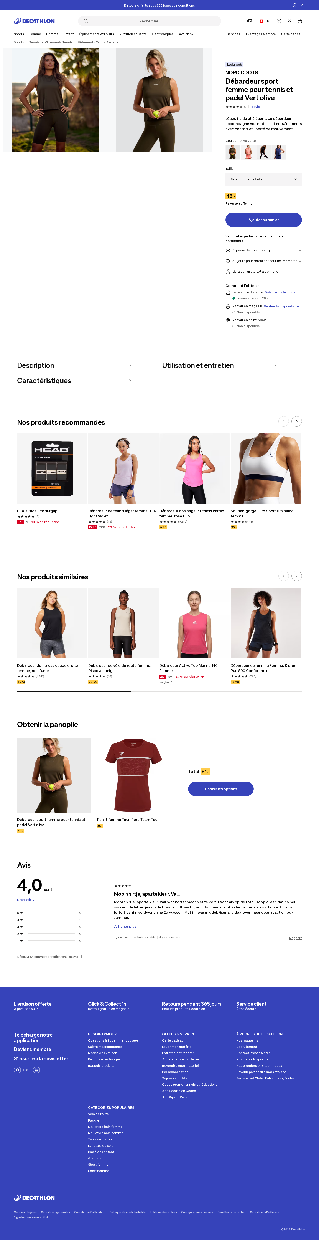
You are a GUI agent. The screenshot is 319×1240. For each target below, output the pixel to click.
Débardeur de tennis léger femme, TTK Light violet (122, 513)
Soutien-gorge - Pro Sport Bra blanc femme (262, 513)
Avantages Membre (260, 34)
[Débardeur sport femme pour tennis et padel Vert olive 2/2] (55, 100)
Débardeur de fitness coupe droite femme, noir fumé (48, 668)
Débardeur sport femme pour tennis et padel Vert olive (51, 822)
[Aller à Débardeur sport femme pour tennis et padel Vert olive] (54, 775)
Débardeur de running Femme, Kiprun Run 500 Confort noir (264, 668)
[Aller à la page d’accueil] (34, 21)
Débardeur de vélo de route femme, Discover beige (120, 668)
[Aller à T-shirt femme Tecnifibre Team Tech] (134, 775)
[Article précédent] (283, 421)
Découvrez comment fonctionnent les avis (47, 956)
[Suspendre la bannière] (294, 5)
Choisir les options (221, 789)
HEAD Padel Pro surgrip (37, 511)
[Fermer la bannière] (301, 5)
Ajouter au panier (263, 220)
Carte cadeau (292, 34)
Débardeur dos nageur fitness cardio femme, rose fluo (192, 513)
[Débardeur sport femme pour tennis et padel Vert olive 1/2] (159, 100)
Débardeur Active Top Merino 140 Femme (189, 668)
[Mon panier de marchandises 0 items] (300, 21)
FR (267, 21)
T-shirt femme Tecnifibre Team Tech (128, 819)
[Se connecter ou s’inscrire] (289, 21)
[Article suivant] (296, 421)
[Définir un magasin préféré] (249, 21)
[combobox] (263, 179)
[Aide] (279, 21)
